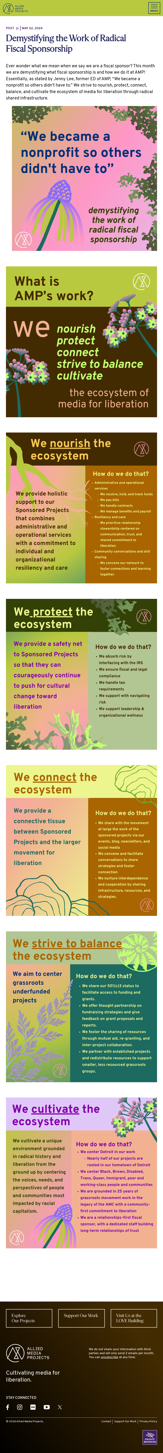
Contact (106, 1421)
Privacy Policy (148, 1421)
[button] (154, 8)
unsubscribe (109, 1357)
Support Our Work (125, 1421)
